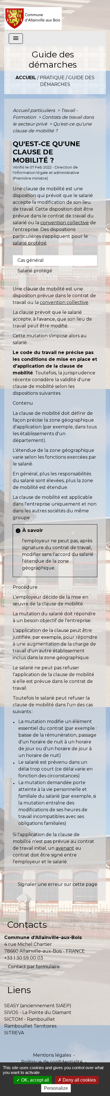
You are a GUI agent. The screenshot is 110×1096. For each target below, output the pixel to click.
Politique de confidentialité (52, 1062)
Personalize (56, 1088)
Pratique (52, 77)
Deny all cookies (78, 1080)
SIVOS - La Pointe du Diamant (37, 1012)
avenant (65, 848)
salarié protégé (30, 243)
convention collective (64, 222)
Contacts (27, 924)
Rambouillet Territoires (30, 1026)
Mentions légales (52, 1055)
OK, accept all (34, 1080)
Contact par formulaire (34, 966)
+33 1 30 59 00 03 (23, 958)
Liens (19, 989)
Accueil (26, 77)
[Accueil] (33, 15)
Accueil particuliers (34, 110)
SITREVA (14, 1032)
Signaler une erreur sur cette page (57, 884)
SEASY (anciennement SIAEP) (37, 1005)
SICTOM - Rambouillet (29, 1019)
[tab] (55, 260)
